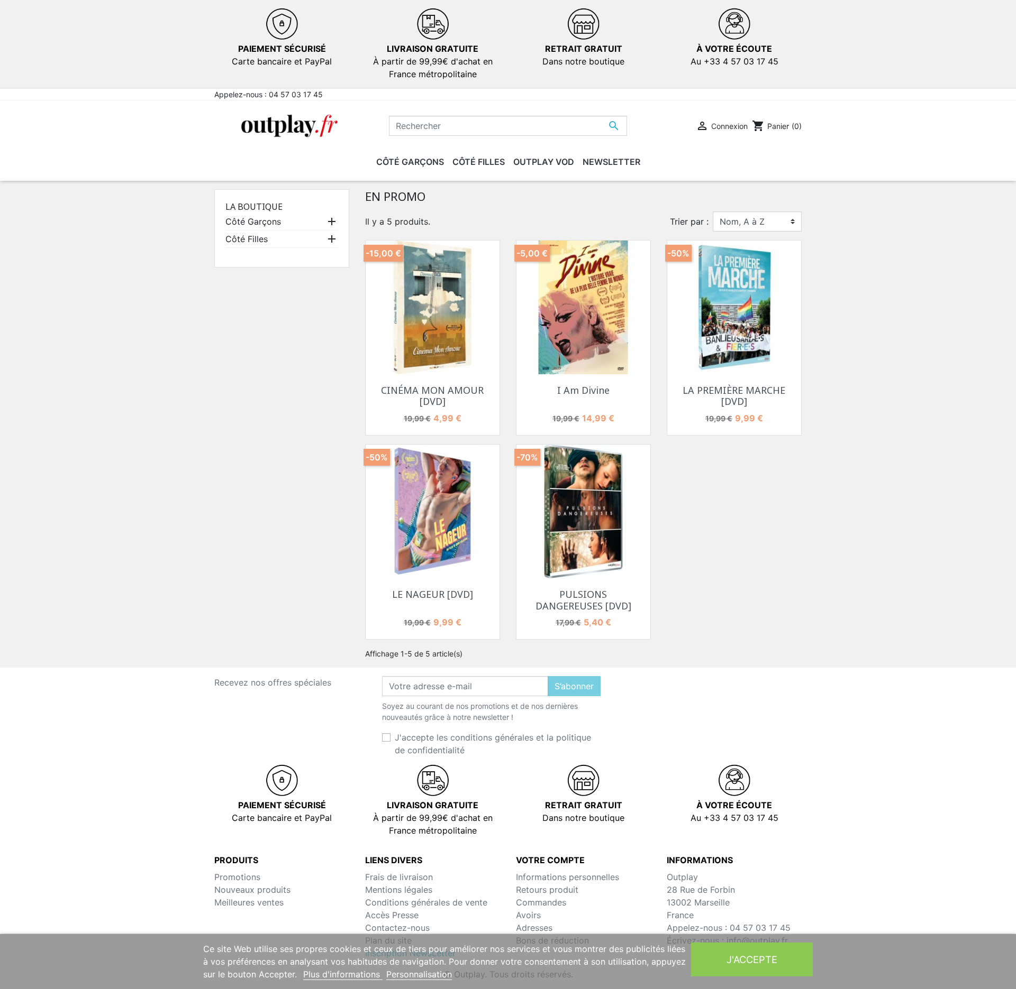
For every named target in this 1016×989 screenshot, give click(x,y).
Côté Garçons (253, 221)
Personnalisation (419, 974)
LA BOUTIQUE (254, 206)
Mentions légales (398, 889)
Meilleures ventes (249, 902)
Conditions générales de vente (426, 902)
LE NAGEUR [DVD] (432, 594)
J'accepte (752, 959)
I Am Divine (583, 390)
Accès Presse (392, 915)
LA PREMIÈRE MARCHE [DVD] (734, 396)
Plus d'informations (343, 974)
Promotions (237, 877)
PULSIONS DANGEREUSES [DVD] (583, 600)
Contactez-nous (397, 927)
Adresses (534, 927)
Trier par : (689, 221)
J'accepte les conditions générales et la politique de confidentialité (493, 743)
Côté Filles (246, 239)
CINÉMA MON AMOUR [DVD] (432, 396)
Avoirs (528, 915)
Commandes (541, 902)
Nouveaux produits (252, 889)
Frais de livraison (399, 877)
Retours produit (547, 889)
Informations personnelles (567, 877)
